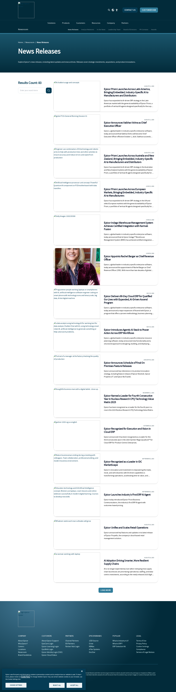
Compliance (141, 649)
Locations (22, 649)
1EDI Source (93, 641)
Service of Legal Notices (145, 652)
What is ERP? (117, 643)
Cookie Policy (25, 677)
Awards (153, 29)
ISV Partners (70, 643)
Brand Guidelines (24, 655)
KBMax (91, 646)
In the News (101, 29)
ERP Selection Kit (119, 646)
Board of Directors (130, 29)
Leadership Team (114, 29)
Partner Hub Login (72, 646)
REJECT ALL (57, 685)
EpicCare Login (47, 643)
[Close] (82, 671)
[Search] (49, 90)
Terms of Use (141, 641)
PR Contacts (143, 29)
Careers (21, 646)
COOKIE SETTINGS (16, 685)
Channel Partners (72, 641)
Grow (91, 643)
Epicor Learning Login (50, 646)
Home (20, 42)
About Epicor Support (50, 641)
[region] (44, 679)
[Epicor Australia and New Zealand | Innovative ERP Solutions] (26, 10)
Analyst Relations (87, 29)
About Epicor (23, 641)
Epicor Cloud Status (49, 655)
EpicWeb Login (47, 649)
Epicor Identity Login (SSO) (52, 652)
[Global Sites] (113, 10)
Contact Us (130, 10)
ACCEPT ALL (74, 685)
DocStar (92, 652)
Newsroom (23, 29)
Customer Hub (149, 10)
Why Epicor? (23, 643)
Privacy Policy (141, 643)
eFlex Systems (94, 649)
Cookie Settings (142, 646)
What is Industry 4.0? (120, 641)
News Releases (73, 29)
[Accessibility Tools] (117, 10)
